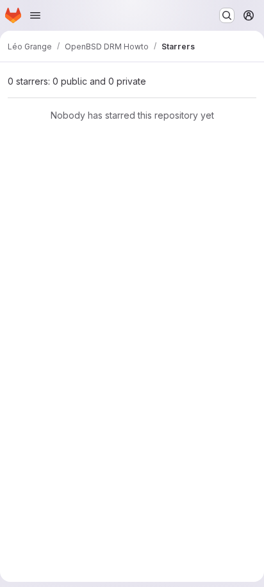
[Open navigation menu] (35, 15)
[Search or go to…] (227, 15)
